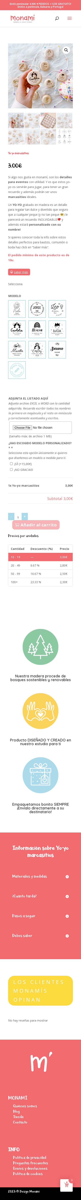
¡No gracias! (23, 470)
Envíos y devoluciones (30, 1168)
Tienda (18, 1116)
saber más (21, 272)
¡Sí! (23, 464)
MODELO (14, 296)
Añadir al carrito (39, 525)
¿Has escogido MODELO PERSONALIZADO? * (40, 445)
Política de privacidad (29, 1157)
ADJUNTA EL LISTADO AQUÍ (28, 398)
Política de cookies (28, 1173)
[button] (66, 50)
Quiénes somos (25, 1105)
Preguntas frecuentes (30, 1162)
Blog (16, 1111)
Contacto (20, 1122)
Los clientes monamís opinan (39, 990)
